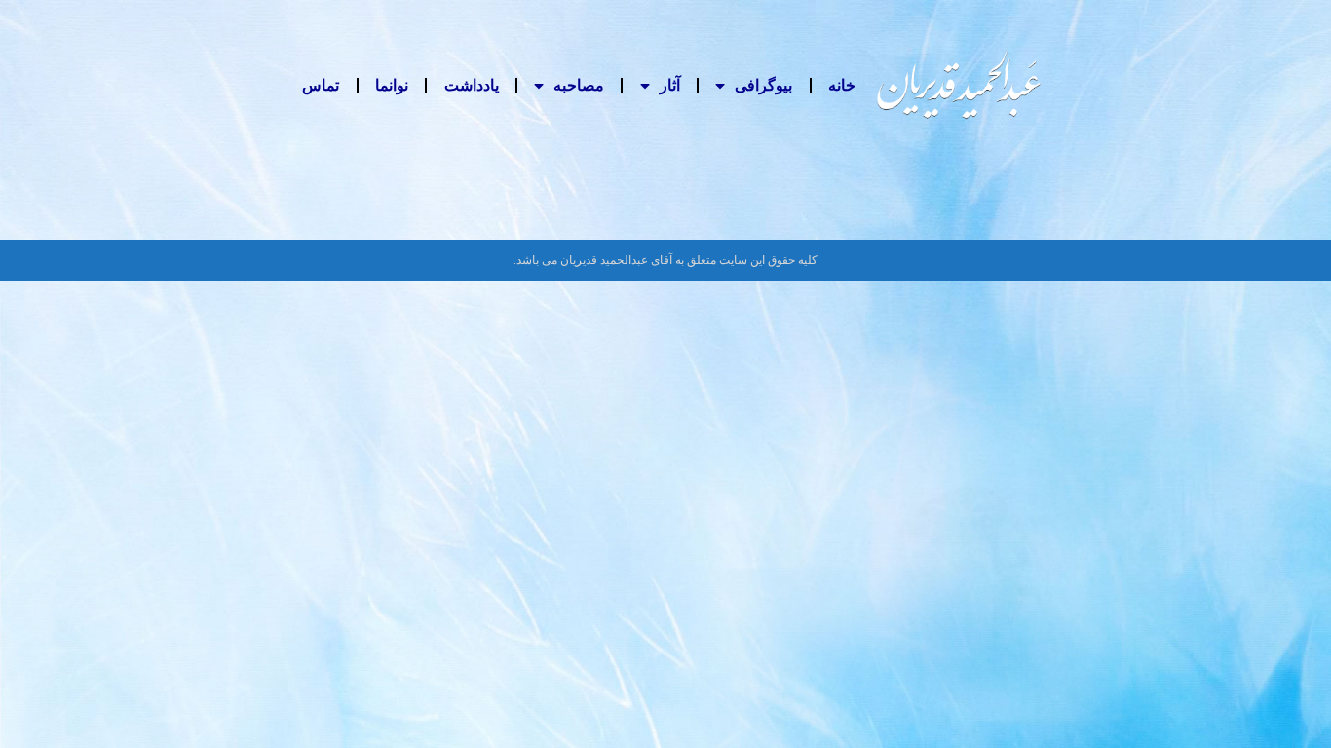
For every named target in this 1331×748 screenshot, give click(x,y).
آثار (670, 85)
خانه (842, 85)
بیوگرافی (763, 85)
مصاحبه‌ (578, 85)
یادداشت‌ (471, 85)
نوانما (391, 85)
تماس (320, 85)
